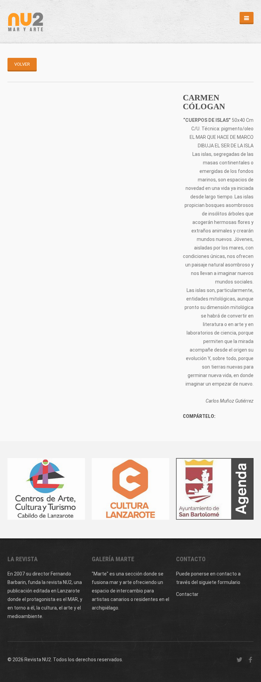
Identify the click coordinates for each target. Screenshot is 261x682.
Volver (22, 64)
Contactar (187, 594)
